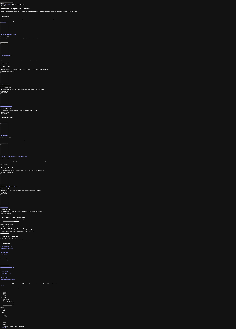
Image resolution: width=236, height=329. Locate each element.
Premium (9, 2)
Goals (4, 310)
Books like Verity (6, 299)
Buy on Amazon (4, 42)
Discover (2, 2)
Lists (4, 294)
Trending (4, 292)
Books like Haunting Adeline (8, 304)
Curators (5, 2)
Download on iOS (4, 233)
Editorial (4, 322)
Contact (4, 324)
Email (1, 222)
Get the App (6, 3)
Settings (4, 315)
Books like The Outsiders (8, 301)
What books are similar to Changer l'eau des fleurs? (12, 238)
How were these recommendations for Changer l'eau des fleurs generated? (16, 239)
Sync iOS (5, 316)
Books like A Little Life (7, 305)
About (4, 320)
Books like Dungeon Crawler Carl (9, 302)
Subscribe (16, 222)
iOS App (12, 2)
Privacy (4, 323)
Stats (4, 309)
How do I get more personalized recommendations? (12, 241)
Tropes (4, 295)
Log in (2, 3)
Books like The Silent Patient (8, 300)
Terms (1, 327)
